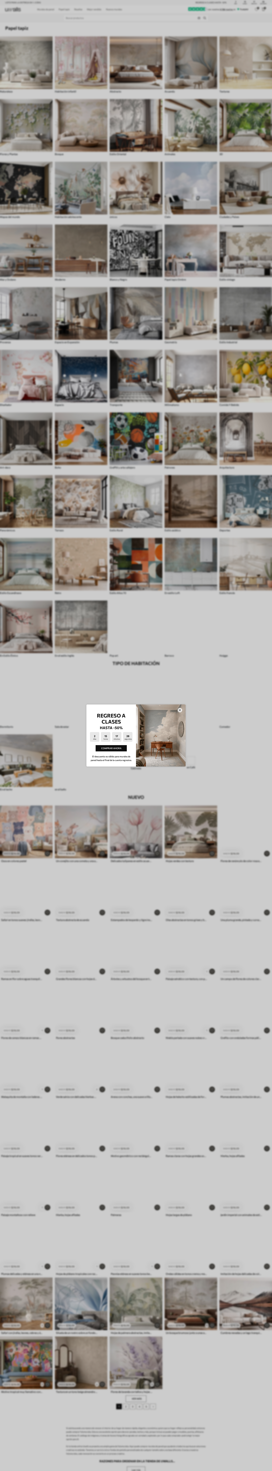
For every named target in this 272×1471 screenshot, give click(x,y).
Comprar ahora (111, 748)
